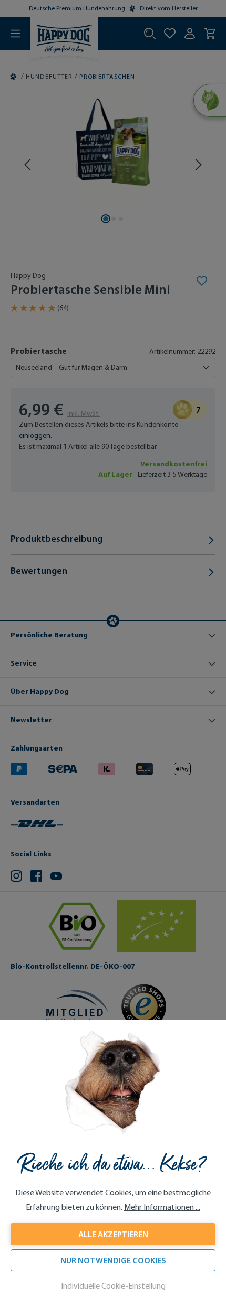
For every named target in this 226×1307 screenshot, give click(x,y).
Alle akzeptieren (113, 1234)
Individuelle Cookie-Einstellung (113, 1286)
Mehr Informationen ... (162, 1207)
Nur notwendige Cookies (113, 1260)
